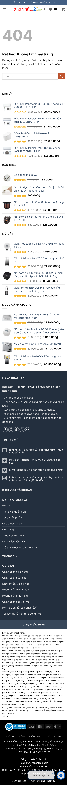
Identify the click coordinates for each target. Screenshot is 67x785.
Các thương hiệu (12, 523)
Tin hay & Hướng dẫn (14, 511)
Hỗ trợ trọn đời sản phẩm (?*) (19, 607)
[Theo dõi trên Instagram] (10, 429)
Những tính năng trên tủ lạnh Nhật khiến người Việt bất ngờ (36, 451)
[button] (4, 9)
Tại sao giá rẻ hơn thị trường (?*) (21, 613)
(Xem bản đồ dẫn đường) (44, 745)
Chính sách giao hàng (15, 571)
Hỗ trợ (6, 505)
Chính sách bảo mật (14, 577)
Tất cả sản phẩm (12, 517)
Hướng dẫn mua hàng (15, 595)
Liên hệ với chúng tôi (14, 499)
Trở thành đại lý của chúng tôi (20, 547)
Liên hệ (23, 736)
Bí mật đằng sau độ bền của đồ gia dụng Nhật (36, 469)
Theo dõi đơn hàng (13, 535)
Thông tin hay (37, 736)
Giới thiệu (8, 565)
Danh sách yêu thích (14, 541)
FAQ (59, 736)
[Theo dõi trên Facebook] (5, 429)
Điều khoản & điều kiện (15, 583)
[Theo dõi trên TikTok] (16, 429)
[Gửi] (61, 76)
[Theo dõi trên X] (22, 429)
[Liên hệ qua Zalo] (55, 9)
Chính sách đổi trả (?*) (15, 601)
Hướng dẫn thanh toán (15, 589)
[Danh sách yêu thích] (50, 9)
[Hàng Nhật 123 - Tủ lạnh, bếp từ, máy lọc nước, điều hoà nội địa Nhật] (26, 9)
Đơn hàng (8, 529)
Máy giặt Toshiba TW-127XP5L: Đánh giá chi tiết (35, 461)
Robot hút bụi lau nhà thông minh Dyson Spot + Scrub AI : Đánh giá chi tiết (36, 479)
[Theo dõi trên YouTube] (27, 429)
